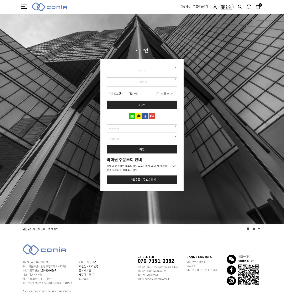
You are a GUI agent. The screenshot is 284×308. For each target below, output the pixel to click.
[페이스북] (145, 116)
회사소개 (84, 278)
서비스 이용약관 (88, 262)
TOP (278, 305)
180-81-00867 (48, 270)
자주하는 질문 (86, 274)
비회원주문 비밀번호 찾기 (142, 179)
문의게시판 (85, 270)
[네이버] (132, 116)
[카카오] (139, 116)
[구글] (152, 116)
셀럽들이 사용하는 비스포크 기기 (40, 229)
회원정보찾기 (116, 93)
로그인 (142, 105)
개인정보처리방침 (89, 266)
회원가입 (186, 6)
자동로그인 (168, 94)
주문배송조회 (200, 6)
